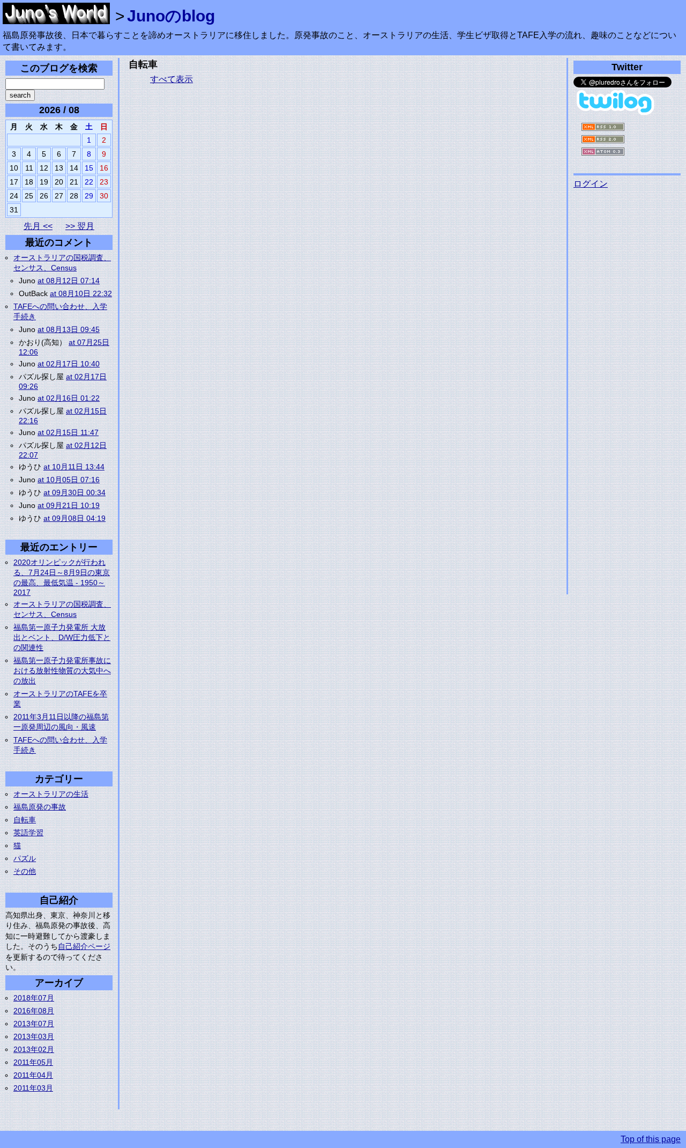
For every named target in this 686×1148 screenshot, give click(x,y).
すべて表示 (171, 79)
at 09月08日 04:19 (74, 518)
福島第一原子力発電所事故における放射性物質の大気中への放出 (62, 670)
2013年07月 (33, 1023)
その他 (24, 871)
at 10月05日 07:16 (69, 479)
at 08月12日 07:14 (69, 280)
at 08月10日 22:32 (81, 293)
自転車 (24, 819)
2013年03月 (33, 1036)
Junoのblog (171, 16)
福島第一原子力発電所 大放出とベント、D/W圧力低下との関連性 (61, 637)
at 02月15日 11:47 (68, 432)
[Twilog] (616, 113)
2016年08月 (33, 1010)
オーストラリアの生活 (50, 794)
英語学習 (28, 832)
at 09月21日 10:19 (69, 505)
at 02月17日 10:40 (69, 363)
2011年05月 (33, 1062)
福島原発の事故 (39, 807)
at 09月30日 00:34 (74, 492)
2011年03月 (33, 1088)
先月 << (38, 226)
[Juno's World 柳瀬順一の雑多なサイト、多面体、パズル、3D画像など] (56, 18)
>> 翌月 (79, 226)
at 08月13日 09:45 (69, 329)
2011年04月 (33, 1075)
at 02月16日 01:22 (69, 398)
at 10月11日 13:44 (74, 466)
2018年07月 (33, 998)
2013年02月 (33, 1049)
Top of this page (651, 1139)
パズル (24, 858)
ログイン (590, 183)
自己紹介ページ (84, 946)
